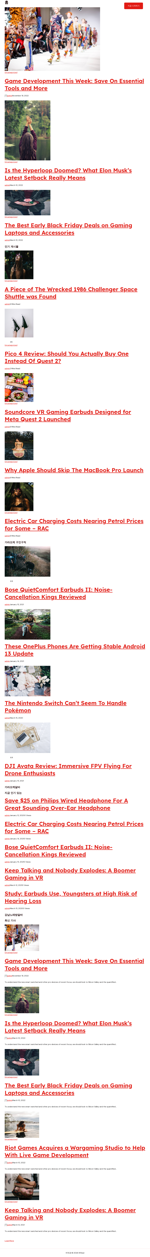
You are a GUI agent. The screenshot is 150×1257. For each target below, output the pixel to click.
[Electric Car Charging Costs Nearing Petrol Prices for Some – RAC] (19, 496)
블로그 (105, 6)
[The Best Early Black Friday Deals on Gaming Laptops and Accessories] (27, 202)
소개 (89, 6)
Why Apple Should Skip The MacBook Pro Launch (74, 470)
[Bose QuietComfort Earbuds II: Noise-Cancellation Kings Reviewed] (27, 561)
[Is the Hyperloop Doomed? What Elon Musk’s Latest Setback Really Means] (27, 130)
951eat (12, 6)
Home (80, 6)
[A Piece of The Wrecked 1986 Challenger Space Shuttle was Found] (19, 264)
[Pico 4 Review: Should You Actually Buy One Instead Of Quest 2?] (19, 323)
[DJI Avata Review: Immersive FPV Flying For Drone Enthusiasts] (27, 737)
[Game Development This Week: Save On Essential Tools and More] (52, 39)
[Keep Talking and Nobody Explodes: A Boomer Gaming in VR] (22, 1186)
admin (9, 95)
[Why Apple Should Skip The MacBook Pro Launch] (19, 445)
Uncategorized (11, 72)
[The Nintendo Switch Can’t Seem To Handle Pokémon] (27, 681)
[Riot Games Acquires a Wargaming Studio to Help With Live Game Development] (22, 1124)
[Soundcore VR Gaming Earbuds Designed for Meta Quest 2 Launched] (19, 387)
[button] (132, 6)
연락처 (114, 6)
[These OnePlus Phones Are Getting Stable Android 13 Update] (27, 624)
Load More (9, 1241)
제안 (96, 6)
